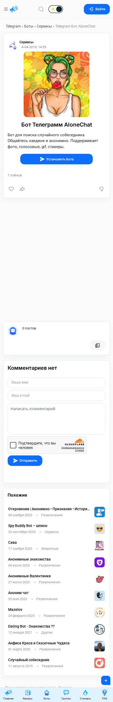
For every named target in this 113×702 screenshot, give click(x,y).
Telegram (13, 26)
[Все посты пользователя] (97, 345)
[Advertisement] (56, 259)
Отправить (28, 460)
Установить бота (60, 159)
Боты (28, 26)
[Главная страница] (14, 9)
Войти (100, 9)
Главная (8, 698)
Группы (66, 698)
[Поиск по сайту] (41, 9)
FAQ (104, 698)
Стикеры (85, 698)
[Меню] (6, 9)
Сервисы (44, 26)
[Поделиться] (22, 189)
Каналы (27, 698)
